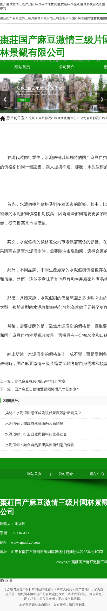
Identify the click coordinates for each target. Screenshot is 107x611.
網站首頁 (22, 67)
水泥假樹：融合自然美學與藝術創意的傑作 (39, 445)
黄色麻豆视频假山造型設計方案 (40, 381)
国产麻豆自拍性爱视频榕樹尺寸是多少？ (47, 389)
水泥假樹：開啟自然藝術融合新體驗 (34, 424)
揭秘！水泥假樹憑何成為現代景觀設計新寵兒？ (43, 413)
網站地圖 (6, 580)
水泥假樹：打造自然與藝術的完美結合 (36, 434)
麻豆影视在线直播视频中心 (57, 118)
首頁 (31, 118)
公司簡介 (67, 67)
